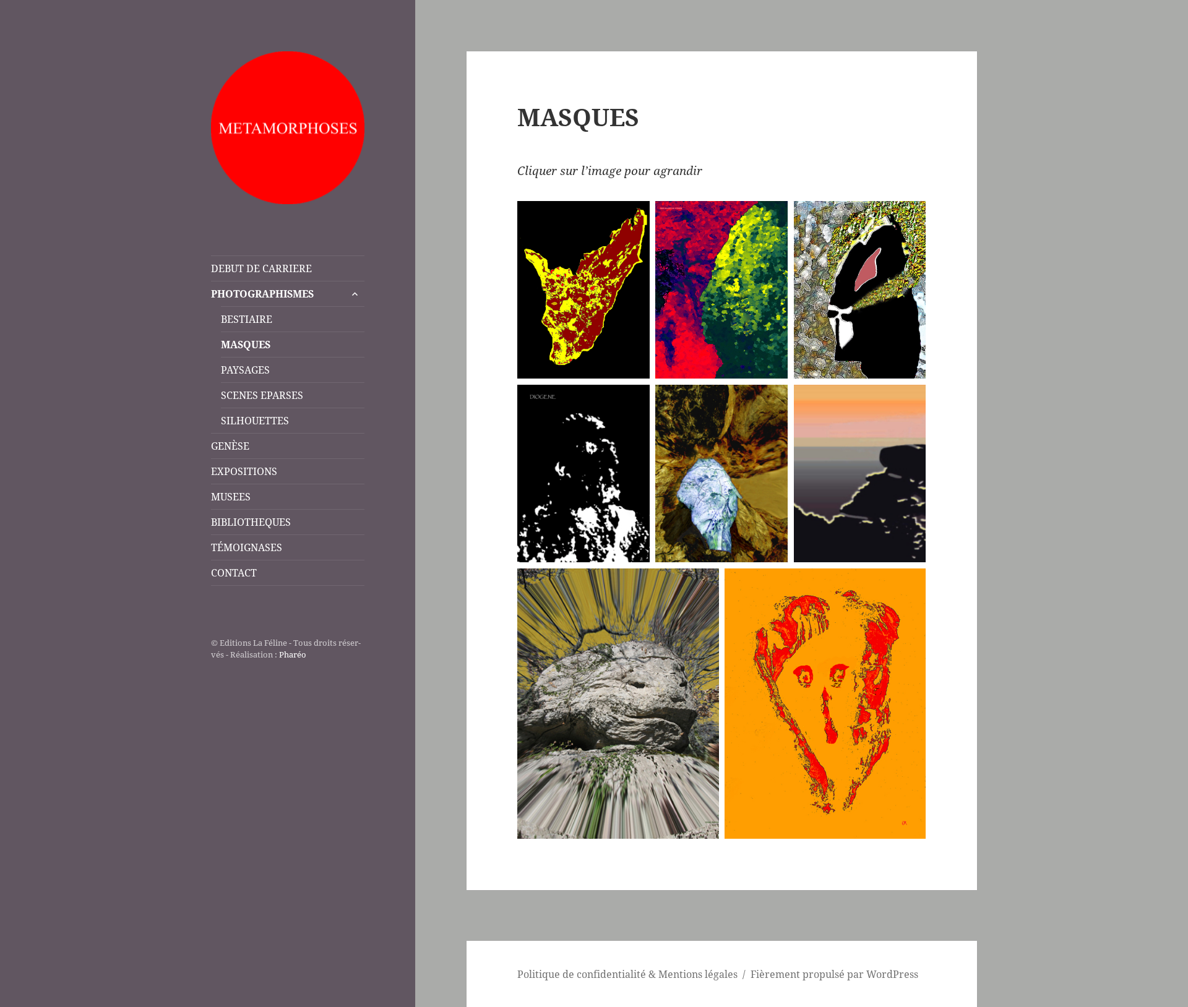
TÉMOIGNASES (246, 547)
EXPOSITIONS (244, 471)
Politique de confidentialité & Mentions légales (627, 974)
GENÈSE (230, 446)
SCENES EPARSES (262, 395)
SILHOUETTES (255, 420)
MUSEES (231, 497)
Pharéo (292, 654)
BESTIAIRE (246, 319)
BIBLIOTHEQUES (251, 522)
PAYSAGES (245, 370)
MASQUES (245, 344)
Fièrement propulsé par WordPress (834, 974)
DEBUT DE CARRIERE (261, 268)
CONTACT (234, 573)
